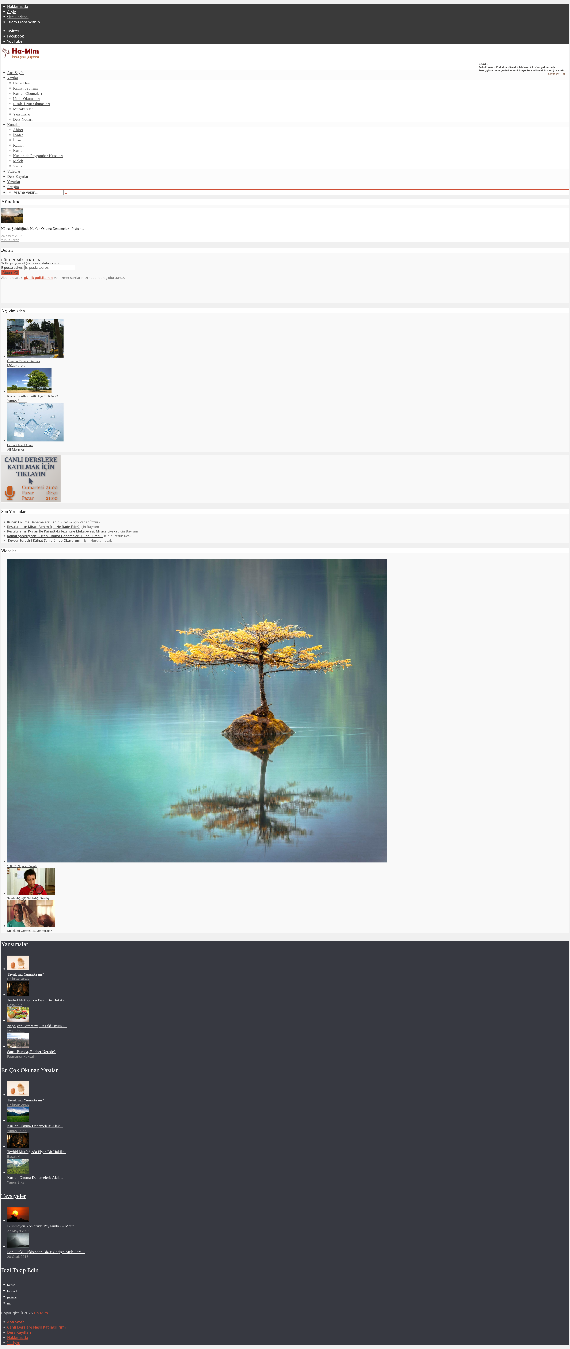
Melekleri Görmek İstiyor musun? (29, 930)
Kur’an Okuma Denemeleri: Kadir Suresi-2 (39, 522)
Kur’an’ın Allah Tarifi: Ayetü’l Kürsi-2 (32, 396)
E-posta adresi (12, 267)
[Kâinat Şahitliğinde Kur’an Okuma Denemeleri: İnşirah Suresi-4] (12, 221)
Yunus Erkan (10, 240)
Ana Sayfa (15, 73)
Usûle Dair (21, 83)
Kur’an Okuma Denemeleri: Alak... (35, 1126)
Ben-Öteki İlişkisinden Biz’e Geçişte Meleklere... (46, 1252)
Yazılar (12, 78)
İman (17, 140)
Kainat (18, 145)
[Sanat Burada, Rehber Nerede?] (18, 1046)
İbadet (18, 135)
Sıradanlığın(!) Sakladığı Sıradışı (28, 898)
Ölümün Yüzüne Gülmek (23, 361)
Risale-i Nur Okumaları (31, 104)
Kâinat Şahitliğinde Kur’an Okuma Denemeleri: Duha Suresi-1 (55, 536)
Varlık (18, 166)
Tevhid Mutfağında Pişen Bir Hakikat (36, 1000)
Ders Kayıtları (18, 176)
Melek (18, 161)
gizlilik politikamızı (38, 277)
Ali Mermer (15, 449)
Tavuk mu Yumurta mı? (25, 974)
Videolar (13, 171)
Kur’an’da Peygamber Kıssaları (38, 156)
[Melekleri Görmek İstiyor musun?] (31, 926)
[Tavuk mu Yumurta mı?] (18, 969)
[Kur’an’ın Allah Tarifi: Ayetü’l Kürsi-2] (29, 391)
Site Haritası (17, 16)
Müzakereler (23, 109)
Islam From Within (23, 22)
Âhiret (18, 130)
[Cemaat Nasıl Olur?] (35, 440)
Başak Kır (14, 1005)
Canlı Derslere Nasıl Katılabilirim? (36, 1327)
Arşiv (11, 11)
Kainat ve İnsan (25, 88)
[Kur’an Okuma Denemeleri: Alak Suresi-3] (18, 1120)
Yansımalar (22, 114)
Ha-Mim (41, 1312)
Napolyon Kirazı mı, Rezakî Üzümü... (37, 1026)
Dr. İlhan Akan (18, 979)
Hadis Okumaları (26, 99)
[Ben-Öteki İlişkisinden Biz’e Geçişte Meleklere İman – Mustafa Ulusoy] (18, 1246)
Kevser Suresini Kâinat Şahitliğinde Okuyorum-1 (45, 540)
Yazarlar (13, 182)
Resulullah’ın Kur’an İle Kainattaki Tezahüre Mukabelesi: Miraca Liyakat (63, 531)
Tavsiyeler (13, 1196)
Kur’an (18, 150)
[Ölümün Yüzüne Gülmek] (35, 356)
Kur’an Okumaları (27, 93)
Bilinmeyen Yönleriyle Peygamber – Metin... (42, 1226)
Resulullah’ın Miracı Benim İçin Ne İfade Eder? (43, 526)
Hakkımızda (17, 6)
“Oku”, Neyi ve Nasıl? (22, 866)
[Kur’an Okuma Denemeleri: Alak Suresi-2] (18, 1172)
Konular (13, 124)
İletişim (13, 187)
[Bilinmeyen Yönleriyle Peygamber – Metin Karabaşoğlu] (18, 1220)
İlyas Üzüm (15, 1030)
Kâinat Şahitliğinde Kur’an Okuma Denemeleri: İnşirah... (42, 229)
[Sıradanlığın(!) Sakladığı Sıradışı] (31, 893)
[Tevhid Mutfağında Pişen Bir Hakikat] (18, 994)
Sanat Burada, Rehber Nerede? (31, 1052)
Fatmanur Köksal (20, 1056)
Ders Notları (23, 119)
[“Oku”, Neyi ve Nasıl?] (197, 861)
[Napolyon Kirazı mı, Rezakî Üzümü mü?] (18, 1020)
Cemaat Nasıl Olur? (20, 445)
